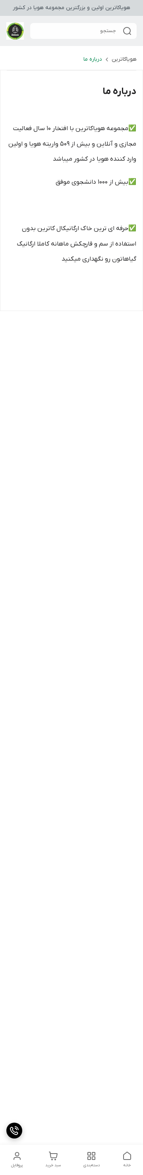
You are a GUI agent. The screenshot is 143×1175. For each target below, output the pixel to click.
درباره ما (92, 59)
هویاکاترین (124, 59)
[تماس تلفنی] (14, 1131)
